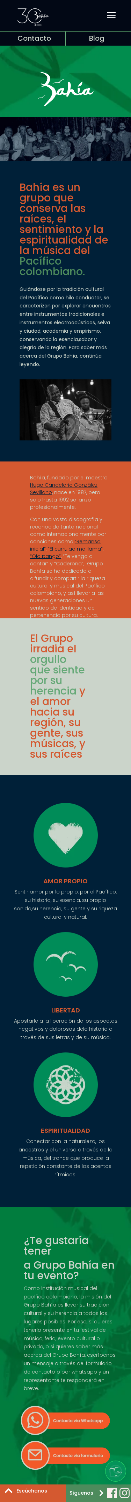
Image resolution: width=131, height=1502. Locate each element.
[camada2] (65, 438)
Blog (96, 38)
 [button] (101, 1492)
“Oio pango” (45, 556)
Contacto (34, 38)
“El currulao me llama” (75, 548)
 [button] (9, 1490)
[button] (115, 1471)
